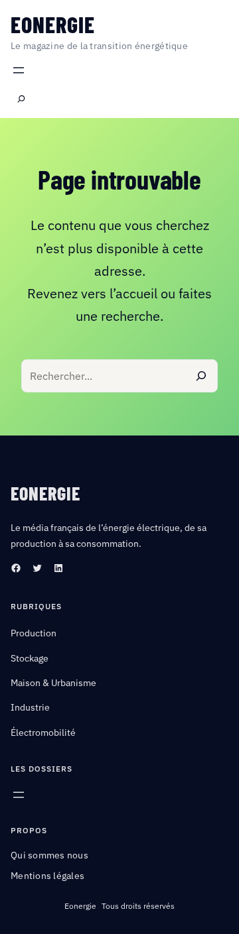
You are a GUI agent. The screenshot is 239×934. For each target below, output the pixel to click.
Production (33, 633)
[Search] (201, 376)
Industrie (30, 707)
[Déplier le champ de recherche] (21, 99)
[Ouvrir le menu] (19, 70)
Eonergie (53, 24)
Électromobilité (43, 732)
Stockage (29, 658)
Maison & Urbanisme (53, 683)
